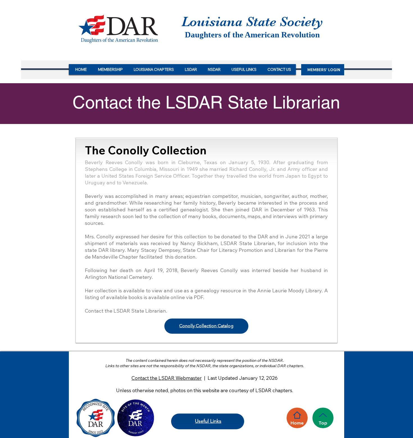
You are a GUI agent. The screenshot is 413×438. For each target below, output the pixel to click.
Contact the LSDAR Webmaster (166, 378)
